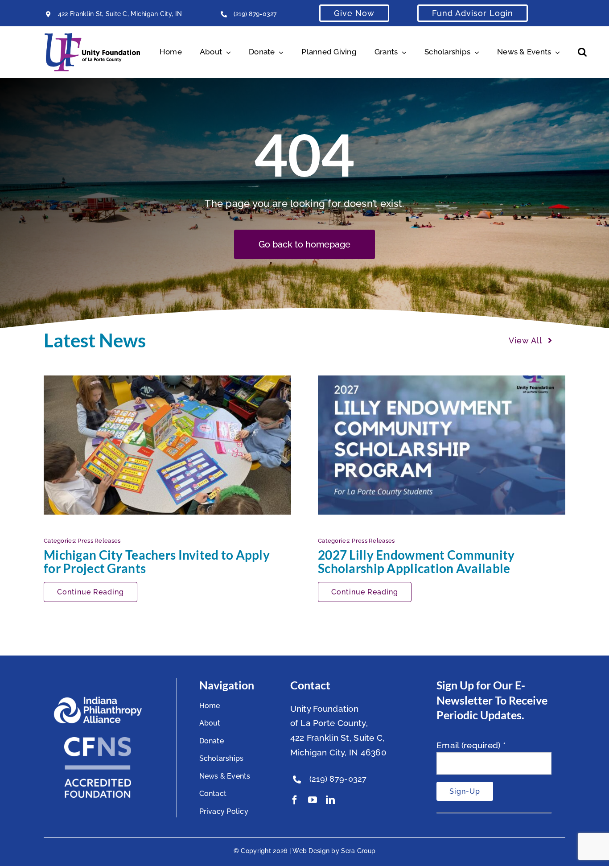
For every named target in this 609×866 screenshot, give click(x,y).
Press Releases (99, 540)
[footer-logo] (97, 700)
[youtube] (312, 800)
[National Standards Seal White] (97, 741)
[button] (582, 52)
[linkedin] (330, 800)
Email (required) (471, 745)
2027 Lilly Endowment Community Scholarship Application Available (416, 561)
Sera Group (358, 850)
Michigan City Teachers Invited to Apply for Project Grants (157, 561)
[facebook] (294, 800)
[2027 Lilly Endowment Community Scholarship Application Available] (441, 445)
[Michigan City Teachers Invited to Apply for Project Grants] (167, 445)
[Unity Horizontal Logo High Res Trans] (92, 37)
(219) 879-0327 (255, 13)
